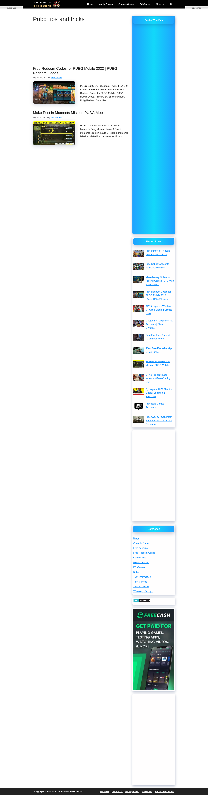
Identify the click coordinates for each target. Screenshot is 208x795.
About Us (104, 791)
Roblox (137, 572)
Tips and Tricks (141, 586)
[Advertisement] (81, 45)
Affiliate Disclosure (164, 791)
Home (90, 4)
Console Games (126, 4)
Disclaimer (147, 791)
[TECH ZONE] (47, 4)
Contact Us (117, 791)
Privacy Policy (132, 791)
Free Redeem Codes (144, 552)
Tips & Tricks (140, 581)
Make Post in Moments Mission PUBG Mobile (69, 113)
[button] (11, 7)
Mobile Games (106, 4)
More (158, 4)
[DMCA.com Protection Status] (141, 601)
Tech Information (142, 577)
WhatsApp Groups (143, 591)
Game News (139, 557)
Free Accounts (141, 548)
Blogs (136, 538)
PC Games (145, 4)
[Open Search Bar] (171, 4)
